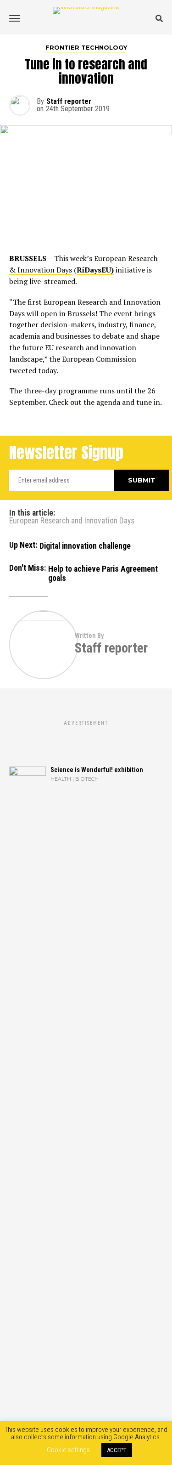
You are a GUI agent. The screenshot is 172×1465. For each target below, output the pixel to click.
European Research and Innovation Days (71, 521)
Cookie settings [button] (68, 1450)
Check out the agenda (84, 402)
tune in (148, 402)
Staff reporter (68, 101)
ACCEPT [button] (117, 1450)
